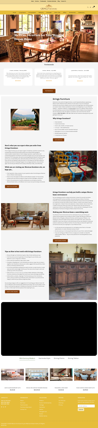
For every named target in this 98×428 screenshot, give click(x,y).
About (32, 1)
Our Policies (62, 400)
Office (64, 12)
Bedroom (41, 12)
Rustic (41, 413)
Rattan (41, 409)
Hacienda (42, 407)
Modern (41, 400)
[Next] (93, 77)
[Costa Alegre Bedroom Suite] (12, 374)
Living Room (22, 12)
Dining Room (32, 12)
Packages (49, 12)
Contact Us (63, 1)
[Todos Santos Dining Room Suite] (85, 374)
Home (14, 12)
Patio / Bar (57, 12)
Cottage (41, 405)
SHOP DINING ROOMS (60, 240)
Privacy (61, 405)
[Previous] (4, 77)
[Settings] (90, 7)
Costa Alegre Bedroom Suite (13, 387)
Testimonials (43, 1)
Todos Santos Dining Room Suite (85, 387)
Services (37, 1)
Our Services (58, 139)
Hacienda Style (44, 358)
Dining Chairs (59, 358)
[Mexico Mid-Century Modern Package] (36, 374)
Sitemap (61, 402)
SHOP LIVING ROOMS (12, 291)
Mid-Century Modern (27, 358)
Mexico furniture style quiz (17, 272)
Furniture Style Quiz (52, 1)
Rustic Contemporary (45, 402)
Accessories (72, 12)
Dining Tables (73, 358)
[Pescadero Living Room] (61, 374)
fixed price (63, 131)
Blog (59, 1)
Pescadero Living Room (61, 387)
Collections (81, 12)
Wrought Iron (43, 411)
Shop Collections (12, 186)
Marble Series (43, 416)
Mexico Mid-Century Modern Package (36, 387)
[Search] (88, 7)
